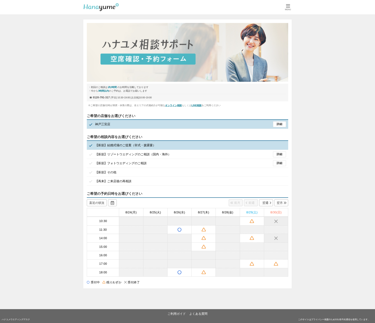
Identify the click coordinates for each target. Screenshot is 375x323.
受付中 (95, 282)
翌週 (265, 203)
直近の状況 (96, 203)
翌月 (280, 203)
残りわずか (114, 282)
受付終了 (134, 282)
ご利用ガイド (177, 313)
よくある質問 (198, 313)
